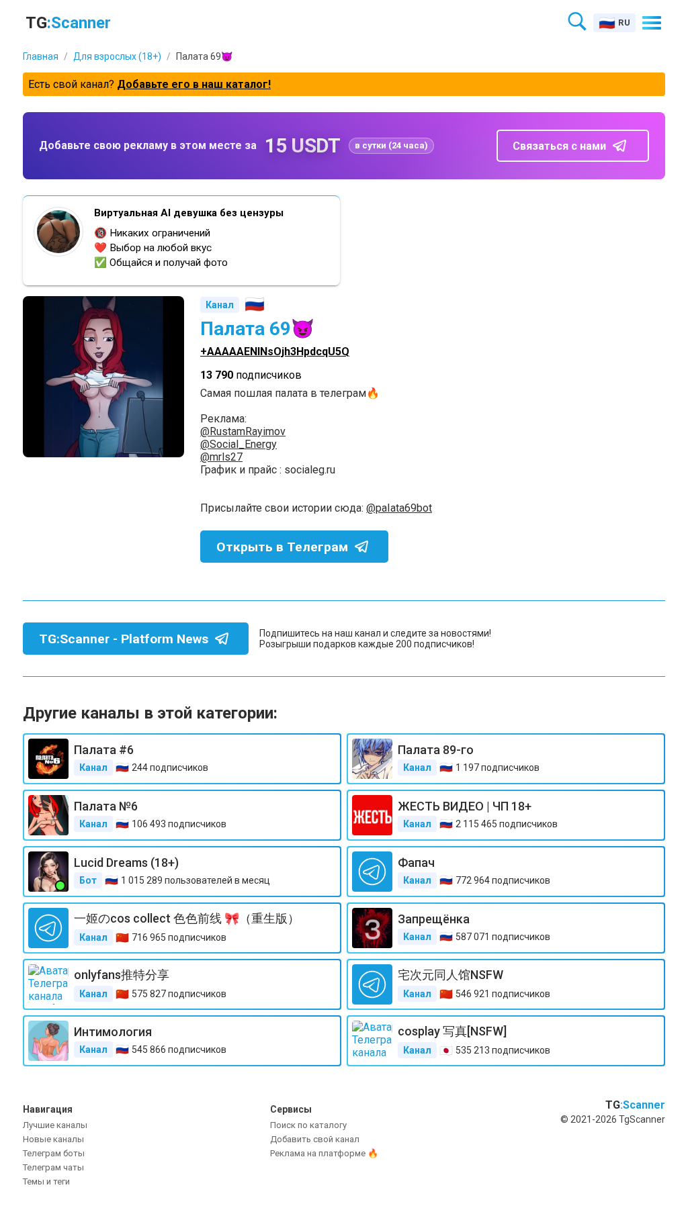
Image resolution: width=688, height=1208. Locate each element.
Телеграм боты (54, 1153)
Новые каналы (53, 1139)
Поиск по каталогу (308, 1125)
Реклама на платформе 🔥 (324, 1153)
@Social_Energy (238, 444)
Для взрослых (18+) (117, 56)
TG (68, 22)
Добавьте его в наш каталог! (194, 84)
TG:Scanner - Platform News (123, 639)
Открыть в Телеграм (282, 547)
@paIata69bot (399, 508)
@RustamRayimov (243, 431)
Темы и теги (46, 1181)
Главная (40, 56)
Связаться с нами (559, 146)
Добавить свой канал (314, 1139)
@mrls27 (221, 457)
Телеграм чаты (53, 1167)
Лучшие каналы (55, 1125)
